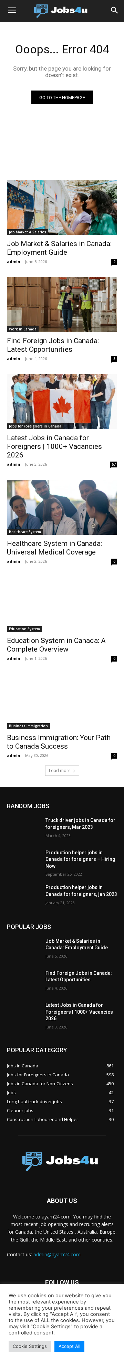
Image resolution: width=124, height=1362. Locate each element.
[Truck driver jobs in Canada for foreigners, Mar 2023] (23, 828)
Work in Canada (23, 329)
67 (114, 464)
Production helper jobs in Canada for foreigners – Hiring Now (80, 859)
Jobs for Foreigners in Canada (35, 426)
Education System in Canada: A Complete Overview (56, 644)
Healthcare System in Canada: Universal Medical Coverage (54, 547)
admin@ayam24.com (57, 1254)
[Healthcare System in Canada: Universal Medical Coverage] (62, 507)
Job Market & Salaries (27, 232)
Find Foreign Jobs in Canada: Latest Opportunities (53, 345)
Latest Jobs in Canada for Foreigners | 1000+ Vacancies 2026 (54, 446)
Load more (60, 770)
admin (13, 261)
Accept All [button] (69, 1346)
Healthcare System (25, 531)
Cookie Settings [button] (30, 1346)
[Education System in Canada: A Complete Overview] (62, 604)
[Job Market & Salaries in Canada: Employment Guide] (62, 207)
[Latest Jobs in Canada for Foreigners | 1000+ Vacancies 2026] (62, 401)
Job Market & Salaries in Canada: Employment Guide (59, 248)
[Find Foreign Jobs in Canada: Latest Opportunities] (62, 304)
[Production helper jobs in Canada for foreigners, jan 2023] (23, 895)
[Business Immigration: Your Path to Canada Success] (62, 701)
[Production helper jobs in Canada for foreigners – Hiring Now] (23, 861)
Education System (24, 628)
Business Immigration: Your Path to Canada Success (59, 741)
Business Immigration (28, 726)
